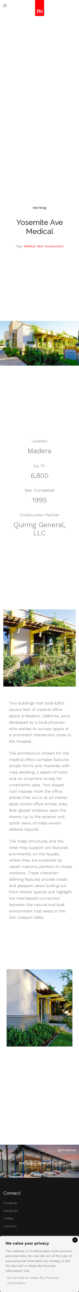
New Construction (50, 246)
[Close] (75, 1240)
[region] (39, 1264)
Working (39, 208)
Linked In (10, 1226)
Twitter (8, 1218)
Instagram (10, 1210)
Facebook (10, 1203)
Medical (29, 246)
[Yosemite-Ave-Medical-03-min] (39, 648)
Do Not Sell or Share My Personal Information (32, 1280)
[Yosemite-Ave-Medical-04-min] (39, 1008)
